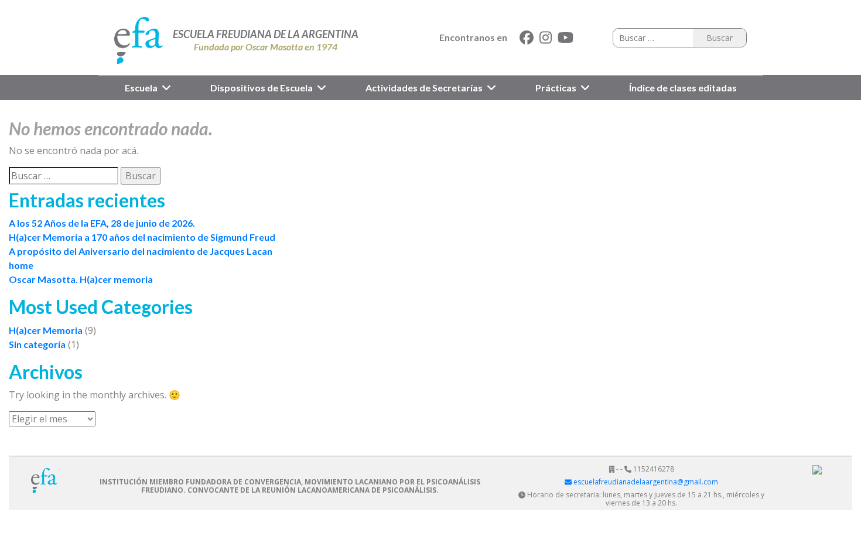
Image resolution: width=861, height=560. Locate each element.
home (21, 265)
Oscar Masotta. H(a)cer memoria (81, 279)
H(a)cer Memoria (46, 330)
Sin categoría (37, 344)
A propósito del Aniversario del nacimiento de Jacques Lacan (140, 251)
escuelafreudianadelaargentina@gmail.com (645, 482)
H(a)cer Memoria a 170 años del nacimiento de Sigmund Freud (142, 237)
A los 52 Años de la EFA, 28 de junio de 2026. (102, 222)
